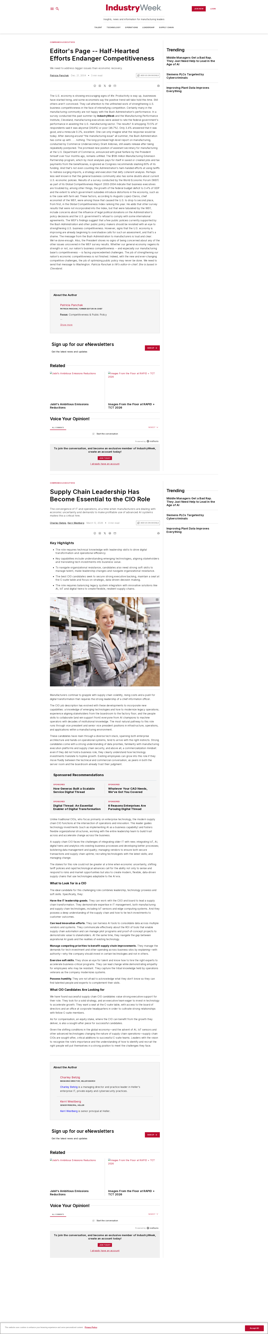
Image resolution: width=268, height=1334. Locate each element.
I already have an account (104, 463)
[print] (158, 85)
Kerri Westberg (76, 523)
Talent (98, 27)
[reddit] (109, 85)
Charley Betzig (58, 523)
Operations (131, 27)
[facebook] (94, 85)
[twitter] (104, 85)
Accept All (254, 1328)
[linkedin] (99, 85)
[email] (114, 85)
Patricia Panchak (59, 75)
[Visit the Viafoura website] (152, 441)
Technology (114, 27)
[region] (105, 434)
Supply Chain (166, 27)
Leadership (148, 27)
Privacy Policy (91, 1327)
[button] (52, 9)
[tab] (58, 427)
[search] (57, 9)
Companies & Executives (62, 42)
